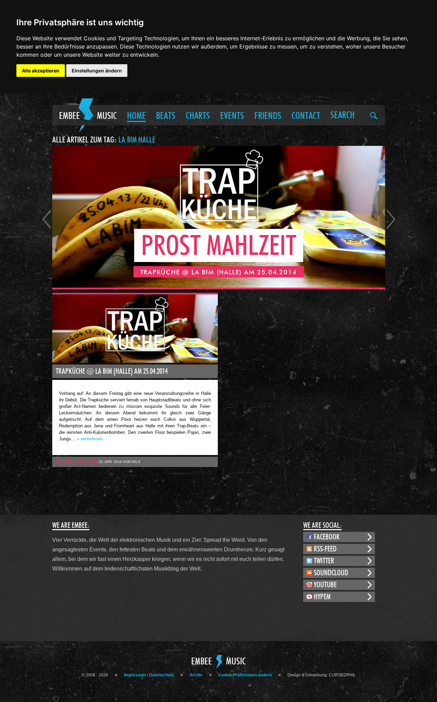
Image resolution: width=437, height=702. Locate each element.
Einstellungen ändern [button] (97, 70)
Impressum (135, 675)
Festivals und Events (77, 462)
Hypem (322, 597)
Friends (267, 116)
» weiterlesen (90, 438)
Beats (165, 116)
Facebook (327, 537)
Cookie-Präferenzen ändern (245, 675)
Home (136, 116)
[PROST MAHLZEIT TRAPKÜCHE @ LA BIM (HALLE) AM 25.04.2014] (218, 286)
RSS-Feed (325, 549)
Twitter (324, 561)
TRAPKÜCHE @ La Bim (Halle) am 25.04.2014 (112, 371)
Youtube (325, 585)
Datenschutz (161, 675)
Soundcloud (331, 573)
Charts (198, 116)
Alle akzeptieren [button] (40, 70)
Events (232, 116)
